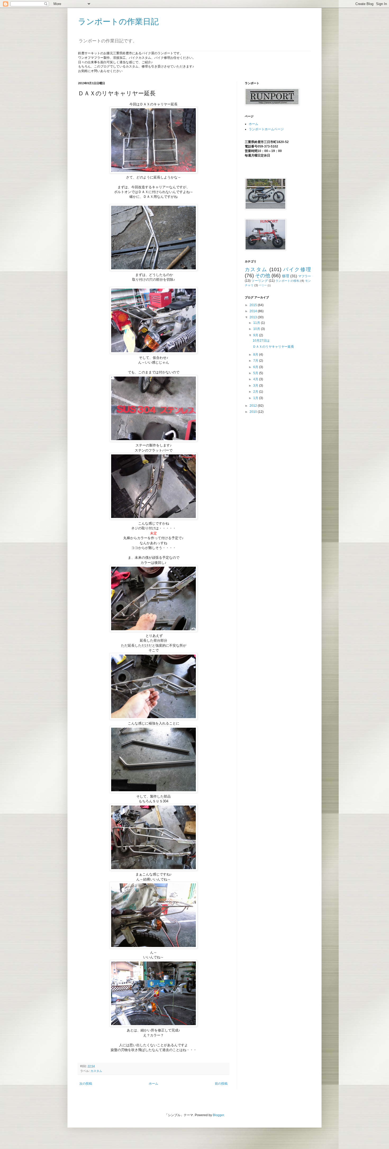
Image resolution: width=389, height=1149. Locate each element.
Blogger (218, 1115)
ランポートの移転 (287, 280)
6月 (256, 367)
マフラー (304, 276)
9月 (256, 335)
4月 (256, 379)
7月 (256, 361)
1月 (256, 398)
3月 (256, 385)
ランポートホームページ (266, 129)
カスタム (96, 1070)
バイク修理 (297, 269)
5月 (256, 373)
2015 (254, 305)
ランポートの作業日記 (118, 21)
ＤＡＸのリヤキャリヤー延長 (273, 346)
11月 (257, 323)
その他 (262, 275)
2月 (256, 392)
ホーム (153, 1083)
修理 (285, 276)
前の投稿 (221, 1083)
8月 (256, 354)
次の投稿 (85, 1083)
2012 (254, 406)
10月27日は (261, 340)
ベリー (263, 285)
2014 (254, 311)
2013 (254, 317)
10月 (257, 329)
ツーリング (259, 281)
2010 (254, 412)
